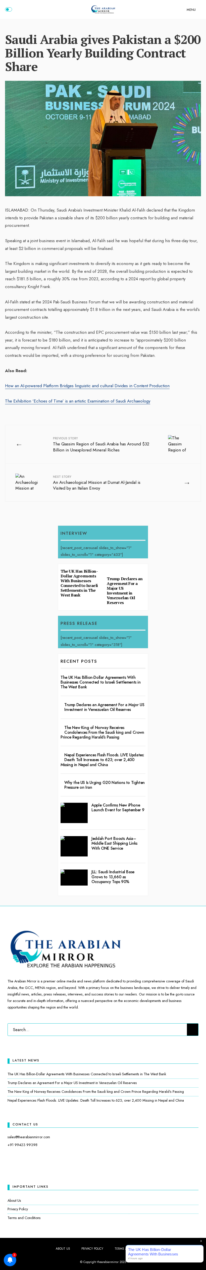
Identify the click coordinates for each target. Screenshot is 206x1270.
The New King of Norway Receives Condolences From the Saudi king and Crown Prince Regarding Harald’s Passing (102, 732)
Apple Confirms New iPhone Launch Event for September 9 (117, 807)
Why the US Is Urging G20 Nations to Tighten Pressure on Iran (104, 785)
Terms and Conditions (24, 1217)
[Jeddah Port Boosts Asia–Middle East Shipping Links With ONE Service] (74, 846)
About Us (14, 1200)
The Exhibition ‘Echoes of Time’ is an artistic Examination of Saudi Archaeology (77, 401)
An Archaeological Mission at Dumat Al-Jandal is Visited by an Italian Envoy (96, 483)
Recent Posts (79, 661)
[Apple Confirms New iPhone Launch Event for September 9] (74, 813)
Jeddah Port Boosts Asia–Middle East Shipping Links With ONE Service (114, 843)
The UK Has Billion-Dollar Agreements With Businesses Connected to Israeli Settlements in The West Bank (79, 583)
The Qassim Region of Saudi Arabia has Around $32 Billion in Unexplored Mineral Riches (101, 444)
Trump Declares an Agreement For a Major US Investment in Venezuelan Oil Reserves (124, 591)
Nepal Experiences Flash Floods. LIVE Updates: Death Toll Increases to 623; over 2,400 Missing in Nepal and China (102, 759)
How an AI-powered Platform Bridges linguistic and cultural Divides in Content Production (87, 386)
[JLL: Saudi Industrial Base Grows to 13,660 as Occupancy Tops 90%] (74, 878)
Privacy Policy (18, 1209)
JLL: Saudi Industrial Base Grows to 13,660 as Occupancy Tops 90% (112, 876)
